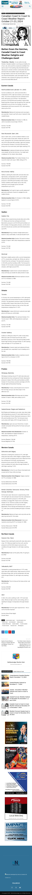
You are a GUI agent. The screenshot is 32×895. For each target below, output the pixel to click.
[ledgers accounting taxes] (16, 783)
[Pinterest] (9, 632)
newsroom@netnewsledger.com (19, 877)
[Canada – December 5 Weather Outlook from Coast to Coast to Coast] (5, 691)
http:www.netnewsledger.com (16, 664)
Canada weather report (10, 620)
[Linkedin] (13, 632)
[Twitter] (6, 632)
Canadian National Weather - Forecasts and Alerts (15, 13)
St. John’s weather (23, 623)
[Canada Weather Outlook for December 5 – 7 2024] (5, 684)
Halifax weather (20, 622)
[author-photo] (16, 660)
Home (2, 10)
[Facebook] (2, 632)
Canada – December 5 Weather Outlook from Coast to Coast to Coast (19, 691)
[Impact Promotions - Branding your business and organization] (16, 831)
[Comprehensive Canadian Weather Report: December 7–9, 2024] (5, 677)
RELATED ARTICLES (7, 671)
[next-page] (5, 718)
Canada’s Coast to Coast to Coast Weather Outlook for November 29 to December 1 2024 (19, 705)
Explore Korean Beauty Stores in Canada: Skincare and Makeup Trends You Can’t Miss (8, 643)
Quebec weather (15, 623)
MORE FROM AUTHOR (18, 671)
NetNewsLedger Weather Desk (9, 23)
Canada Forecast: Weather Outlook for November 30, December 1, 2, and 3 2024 (20, 698)
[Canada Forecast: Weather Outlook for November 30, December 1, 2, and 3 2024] (5, 698)
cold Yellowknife (12, 622)
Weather (7, 10)
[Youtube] (20, 887)
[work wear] (16, 758)
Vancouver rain (13, 625)
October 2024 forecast (6, 623)
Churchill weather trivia (21, 620)
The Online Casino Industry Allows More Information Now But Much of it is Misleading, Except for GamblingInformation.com (24, 644)
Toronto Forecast (5, 625)
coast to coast (4, 622)
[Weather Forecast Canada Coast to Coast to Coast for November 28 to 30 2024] (5, 712)
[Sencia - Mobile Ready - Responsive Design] (16, 808)
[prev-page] (2, 718)
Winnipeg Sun (20, 625)
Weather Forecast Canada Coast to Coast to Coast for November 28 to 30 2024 (20, 712)
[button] (2, 6)
